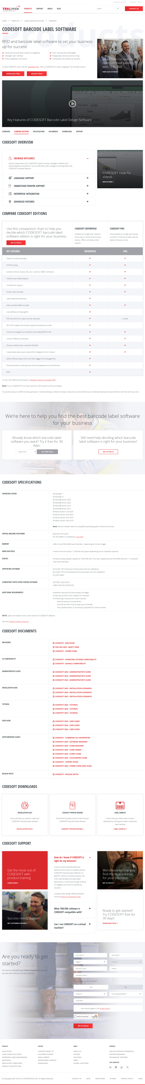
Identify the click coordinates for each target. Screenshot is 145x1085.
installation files (33, 67)
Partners (133, 2)
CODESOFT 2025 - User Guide (67, 721)
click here (79, 537)
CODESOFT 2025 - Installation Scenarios (73, 688)
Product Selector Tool (11, 1066)
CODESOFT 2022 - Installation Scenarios (73, 696)
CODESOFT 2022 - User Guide (67, 729)
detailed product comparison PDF (43, 380)
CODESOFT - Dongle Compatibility (70, 663)
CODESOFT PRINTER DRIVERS (71, 829)
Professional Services (47, 1060)
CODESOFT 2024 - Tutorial (66, 709)
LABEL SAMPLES (119, 829)
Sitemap (113, 1079)
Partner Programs (117, 1054)
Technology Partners (118, 1057)
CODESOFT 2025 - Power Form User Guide (73, 766)
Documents (53, 131)
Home (4, 21)
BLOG (59, 8)
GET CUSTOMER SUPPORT (16, 923)
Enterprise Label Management (14, 1057)
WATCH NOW (107, 182)
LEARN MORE (12, 883)
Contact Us (134, 9)
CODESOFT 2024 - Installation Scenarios (73, 692)
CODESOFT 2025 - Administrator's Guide (73, 672)
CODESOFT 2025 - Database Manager (71, 742)
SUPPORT (39, 8)
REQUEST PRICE (36, 74)
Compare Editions (21, 131)
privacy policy (105, 1008)
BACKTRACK (6, 1060)
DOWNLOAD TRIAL (13, 74)
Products (16, 21)
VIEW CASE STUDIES (110, 72)
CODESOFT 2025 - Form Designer (69, 746)
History (77, 1054)
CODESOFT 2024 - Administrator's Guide (73, 676)
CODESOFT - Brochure (65, 643)
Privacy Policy (127, 1079)
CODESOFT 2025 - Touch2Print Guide (71, 758)
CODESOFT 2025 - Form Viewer (68, 750)
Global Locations (81, 1063)
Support (79, 131)
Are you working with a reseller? (85, 981)
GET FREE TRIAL (47, 452)
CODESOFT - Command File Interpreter (72, 738)
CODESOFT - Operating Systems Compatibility (75, 659)
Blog (88, 1079)
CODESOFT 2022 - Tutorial (66, 713)
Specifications (38, 131)
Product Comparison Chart (71, 897)
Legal (140, 1079)
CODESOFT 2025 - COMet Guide (68, 754)
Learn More (100, 1079)
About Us (77, 1051)
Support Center (44, 1051)
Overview (6, 131)
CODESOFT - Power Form (66, 651)
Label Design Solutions (34, 21)
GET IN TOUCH (16, 243)
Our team (77, 1057)
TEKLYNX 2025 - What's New (67, 647)
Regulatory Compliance (12, 1063)
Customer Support (45, 1054)
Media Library (43, 1057)
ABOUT (50, 8)
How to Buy (7, 1051)
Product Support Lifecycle (19, 621)
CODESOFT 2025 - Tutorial (66, 705)
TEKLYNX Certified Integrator (121, 1051)
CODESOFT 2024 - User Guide (67, 725)
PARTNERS (112, 1046)
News (76, 1060)
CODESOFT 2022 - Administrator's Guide (73, 680)
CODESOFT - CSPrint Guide (66, 762)
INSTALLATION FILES (24, 829)
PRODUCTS (28, 8)
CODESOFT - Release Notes (66, 774)
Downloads (67, 131)
